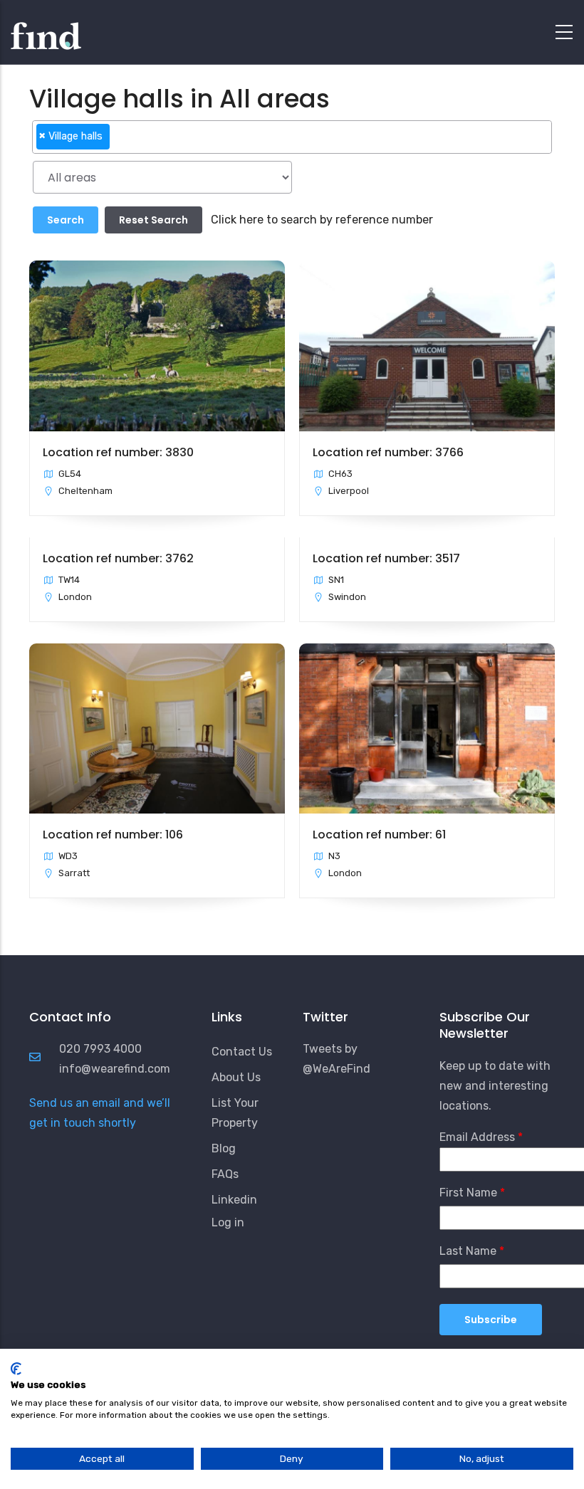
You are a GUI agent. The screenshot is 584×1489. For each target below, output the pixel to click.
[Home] (46, 28)
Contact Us (242, 1051)
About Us (236, 1077)
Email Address (477, 1137)
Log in (228, 1222)
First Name (468, 1192)
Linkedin (234, 1199)
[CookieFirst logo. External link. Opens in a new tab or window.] (16, 1368)
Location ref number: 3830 (118, 452)
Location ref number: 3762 (118, 558)
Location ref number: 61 (379, 834)
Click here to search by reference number (322, 219)
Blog (224, 1148)
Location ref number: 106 (113, 834)
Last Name (467, 1251)
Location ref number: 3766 (388, 452)
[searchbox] (117, 142)
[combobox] (292, 137)
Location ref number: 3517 (386, 558)
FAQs (225, 1174)
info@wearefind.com (114, 1068)
